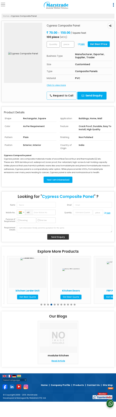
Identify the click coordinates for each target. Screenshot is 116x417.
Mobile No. (10, 212)
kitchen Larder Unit (23, 290)
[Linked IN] (12, 386)
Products (78, 385)
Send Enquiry (93, 95)
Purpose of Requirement (9, 220)
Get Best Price (98, 44)
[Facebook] (5, 386)
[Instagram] (25, 386)
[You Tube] (18, 386)
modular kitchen (58, 355)
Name (12, 205)
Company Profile (60, 385)
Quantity (68, 212)
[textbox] (67, 44)
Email (69, 205)
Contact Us (93, 385)
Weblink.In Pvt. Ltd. (37, 398)
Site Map (108, 385)
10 (71, 304)
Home (6, 16)
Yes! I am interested (58, 179)
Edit (82, 44)
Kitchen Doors (67, 290)
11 (75, 304)
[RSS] (110, 388)
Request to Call (62, 95)
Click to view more (56, 85)
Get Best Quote (23, 296)
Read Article (58, 360)
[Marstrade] (56, 5)
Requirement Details (9, 229)
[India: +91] (21, 212)
